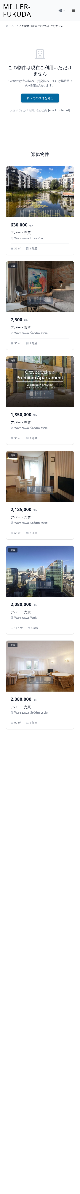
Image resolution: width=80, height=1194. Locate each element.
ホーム (10, 26)
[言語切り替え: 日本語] (62, 10)
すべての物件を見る (40, 98)
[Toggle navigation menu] (73, 10)
